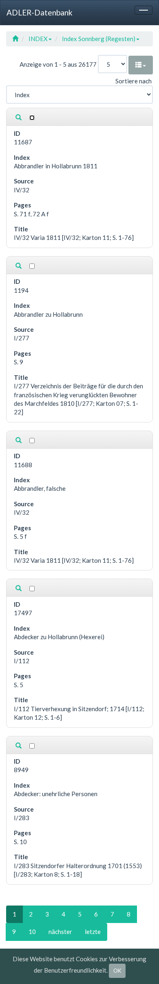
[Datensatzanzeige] (18, 118)
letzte (93, 931)
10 (32, 931)
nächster (60, 931)
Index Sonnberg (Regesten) (98, 38)
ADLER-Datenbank (40, 12)
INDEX (38, 38)
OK (117, 970)
